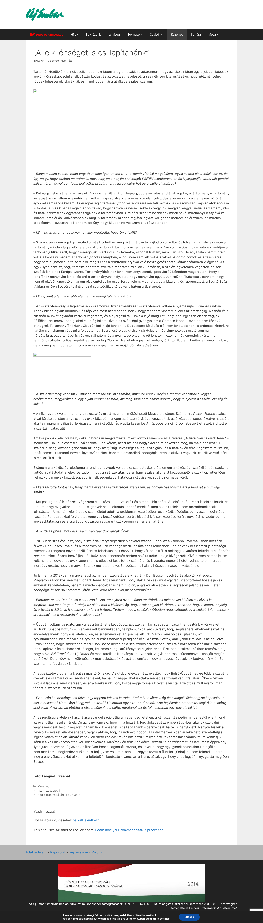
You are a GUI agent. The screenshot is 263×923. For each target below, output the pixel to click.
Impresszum (78, 852)
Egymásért (134, 34)
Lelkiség (114, 34)
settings (165, 919)
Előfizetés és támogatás (46, 34)
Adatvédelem (36, 852)
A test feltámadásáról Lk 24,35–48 (60, 794)
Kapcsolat (57, 852)
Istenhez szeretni (49, 790)
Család (154, 34)
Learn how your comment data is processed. (129, 830)
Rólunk (97, 852)
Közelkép (177, 34)
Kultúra (196, 34)
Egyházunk (93, 34)
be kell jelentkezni (86, 820)
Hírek (74, 34)
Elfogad (189, 917)
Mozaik (213, 34)
